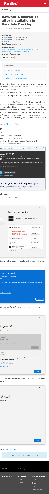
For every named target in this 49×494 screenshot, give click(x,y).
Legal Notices (22, 486)
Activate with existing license (16, 78)
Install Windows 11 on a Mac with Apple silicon (15, 51)
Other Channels (37, 489)
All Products (7, 476)
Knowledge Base (9, 10)
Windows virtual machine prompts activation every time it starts (20, 49)
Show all (5, 41)
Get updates (9, 57)
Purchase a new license (14, 74)
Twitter (34, 483)
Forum (34, 486)
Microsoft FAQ (11, 124)
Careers (20, 483)
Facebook (35, 480)
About (20, 480)
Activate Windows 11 (12, 70)
